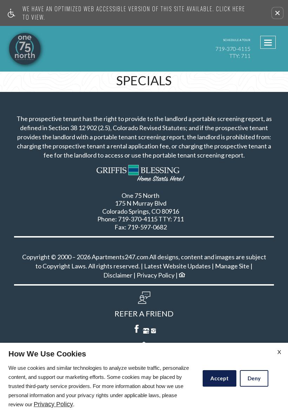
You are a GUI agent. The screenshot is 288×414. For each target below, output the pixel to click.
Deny (254, 378)
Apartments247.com (120, 257)
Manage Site (232, 266)
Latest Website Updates (177, 266)
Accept (219, 378)
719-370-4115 (232, 52)
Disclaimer (117, 275)
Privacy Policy (156, 275)
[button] (277, 13)
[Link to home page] (38, 49)
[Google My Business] (146, 331)
